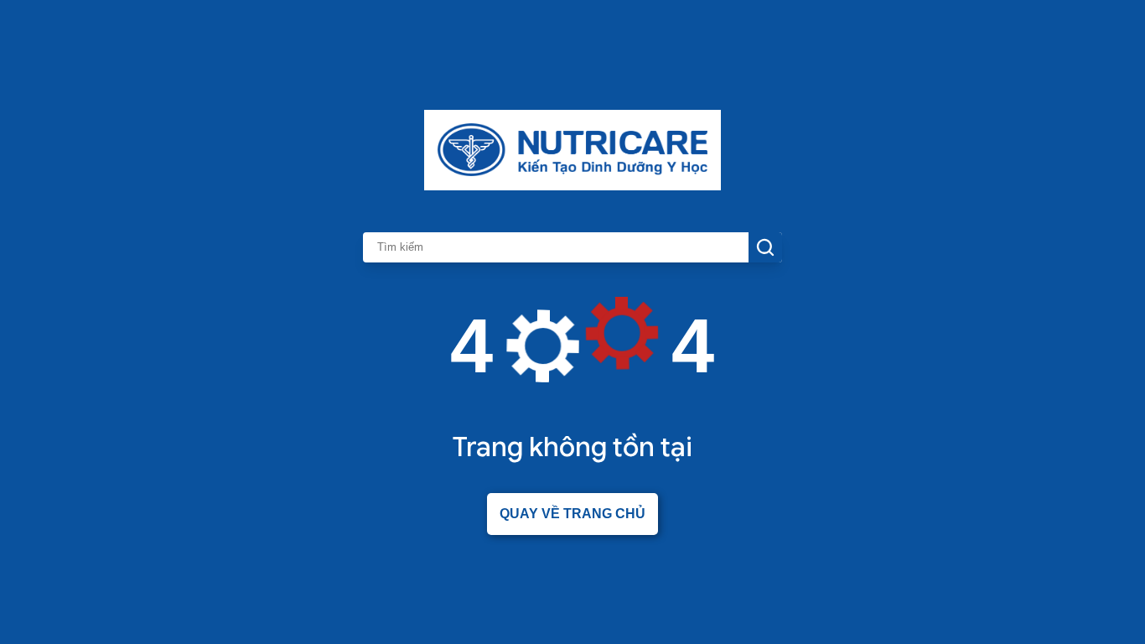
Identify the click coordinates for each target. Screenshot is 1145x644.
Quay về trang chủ (572, 513)
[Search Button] (765, 247)
